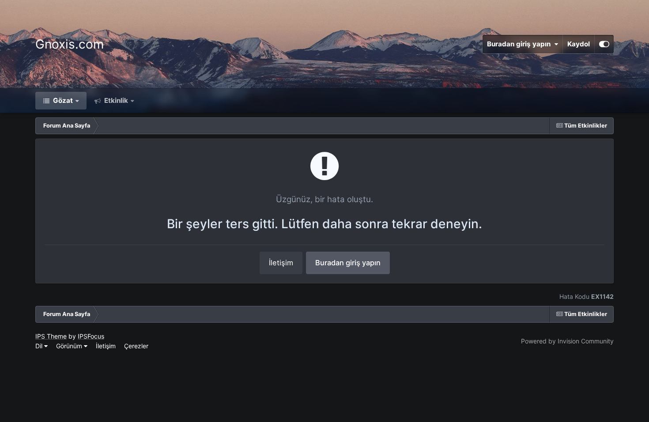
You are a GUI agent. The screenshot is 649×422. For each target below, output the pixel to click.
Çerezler (136, 346)
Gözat (62, 100)
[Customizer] (604, 44)
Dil (39, 346)
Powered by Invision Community (567, 341)
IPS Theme (51, 336)
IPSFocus (91, 336)
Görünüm (70, 346)
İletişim (281, 262)
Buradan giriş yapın (520, 44)
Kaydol (578, 44)
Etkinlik (115, 100)
